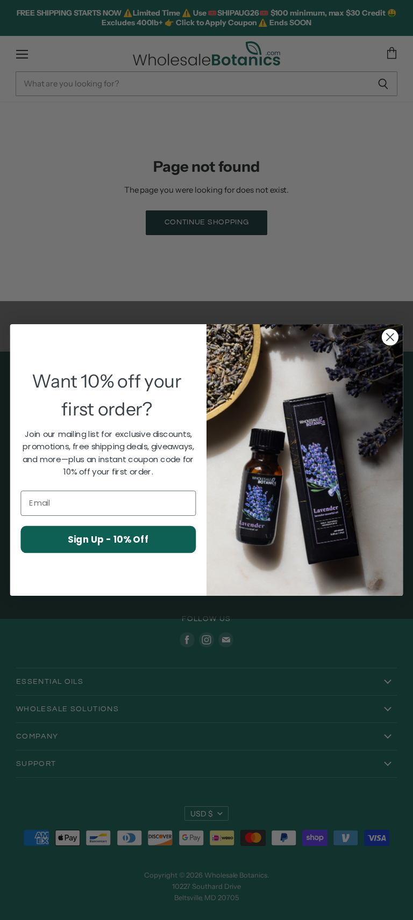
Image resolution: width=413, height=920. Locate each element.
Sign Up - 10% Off (108, 538)
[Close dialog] (390, 337)
